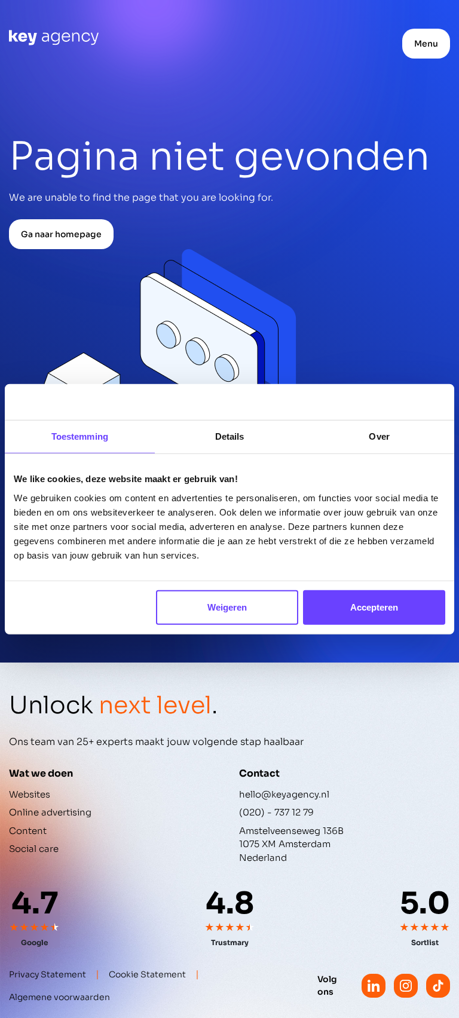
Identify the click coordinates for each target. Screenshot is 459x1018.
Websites (29, 794)
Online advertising (50, 812)
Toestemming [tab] (79, 436)
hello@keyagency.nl (284, 794)
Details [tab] (229, 436)
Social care (34, 848)
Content (28, 830)
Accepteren (374, 607)
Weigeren (227, 607)
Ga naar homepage (61, 234)
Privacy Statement (47, 974)
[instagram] (406, 986)
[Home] (54, 38)
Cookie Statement (147, 974)
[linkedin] (373, 986)
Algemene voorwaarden (59, 997)
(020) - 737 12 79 (276, 812)
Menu (426, 43)
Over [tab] (379, 436)
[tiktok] (438, 986)
